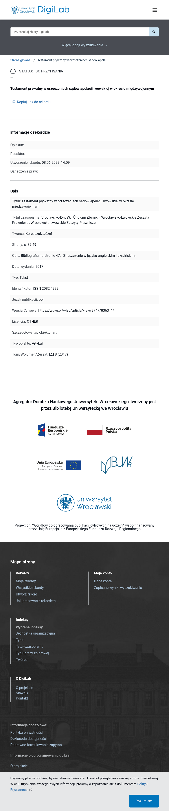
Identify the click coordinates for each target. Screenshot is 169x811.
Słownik (22, 693)
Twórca (22, 660)
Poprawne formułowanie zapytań (36, 745)
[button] (154, 31)
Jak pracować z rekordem (36, 601)
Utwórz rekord (26, 594)
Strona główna (20, 60)
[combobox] (79, 31)
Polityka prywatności (26, 732)
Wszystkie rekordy (30, 588)
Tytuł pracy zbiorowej (32, 653)
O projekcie (24, 688)
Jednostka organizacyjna (35, 633)
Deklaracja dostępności (28, 739)
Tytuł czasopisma (29, 646)
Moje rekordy (26, 581)
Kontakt (22, 698)
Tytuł (20, 640)
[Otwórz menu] (155, 10)
